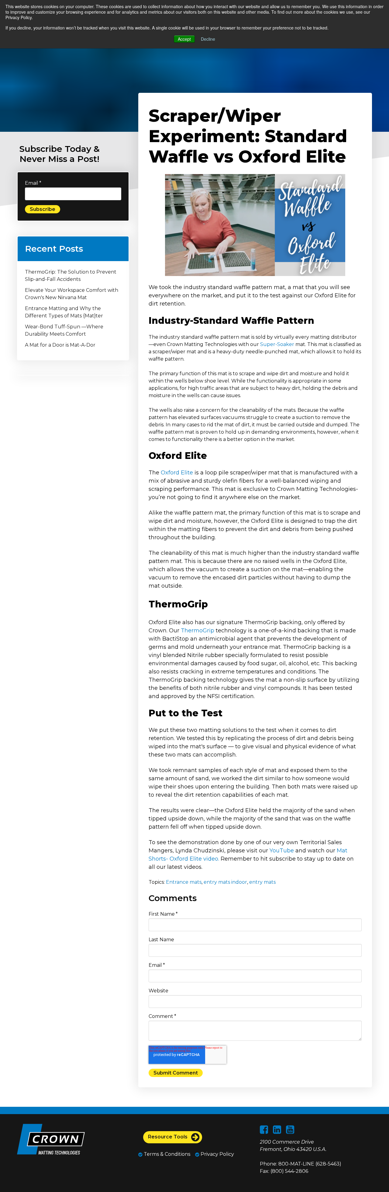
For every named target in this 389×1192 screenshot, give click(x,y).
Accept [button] (184, 39)
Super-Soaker (277, 344)
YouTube (282, 850)
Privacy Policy (216, 1154)
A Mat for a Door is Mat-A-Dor (60, 345)
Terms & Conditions (166, 1154)
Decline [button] (208, 39)
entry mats (262, 882)
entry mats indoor (225, 882)
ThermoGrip (197, 630)
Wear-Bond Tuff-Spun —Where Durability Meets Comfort (64, 330)
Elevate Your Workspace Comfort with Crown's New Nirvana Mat (71, 293)
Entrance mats (183, 882)
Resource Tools (168, 1137)
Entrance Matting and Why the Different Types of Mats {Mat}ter (64, 312)
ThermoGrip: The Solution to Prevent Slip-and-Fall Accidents (70, 275)
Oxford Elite (177, 472)
